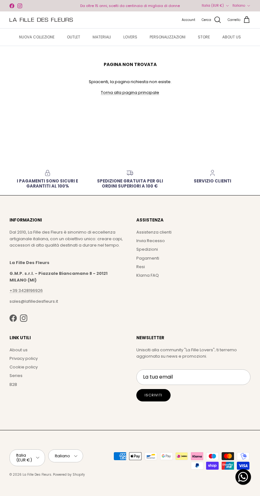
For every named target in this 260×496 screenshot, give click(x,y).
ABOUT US (231, 37)
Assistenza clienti (154, 232)
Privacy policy (24, 358)
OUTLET (73, 37)
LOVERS (130, 37)
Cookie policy (24, 367)
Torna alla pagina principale (130, 92)
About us (19, 350)
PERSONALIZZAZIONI (167, 37)
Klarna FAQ (147, 275)
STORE (204, 37)
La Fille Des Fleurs (37, 474)
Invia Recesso (150, 241)
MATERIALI (102, 37)
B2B (13, 384)
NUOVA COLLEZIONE (37, 37)
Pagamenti (147, 258)
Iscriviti (153, 395)
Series (16, 376)
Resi (140, 267)
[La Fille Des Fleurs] (41, 20)
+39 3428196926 (26, 291)
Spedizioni (147, 249)
